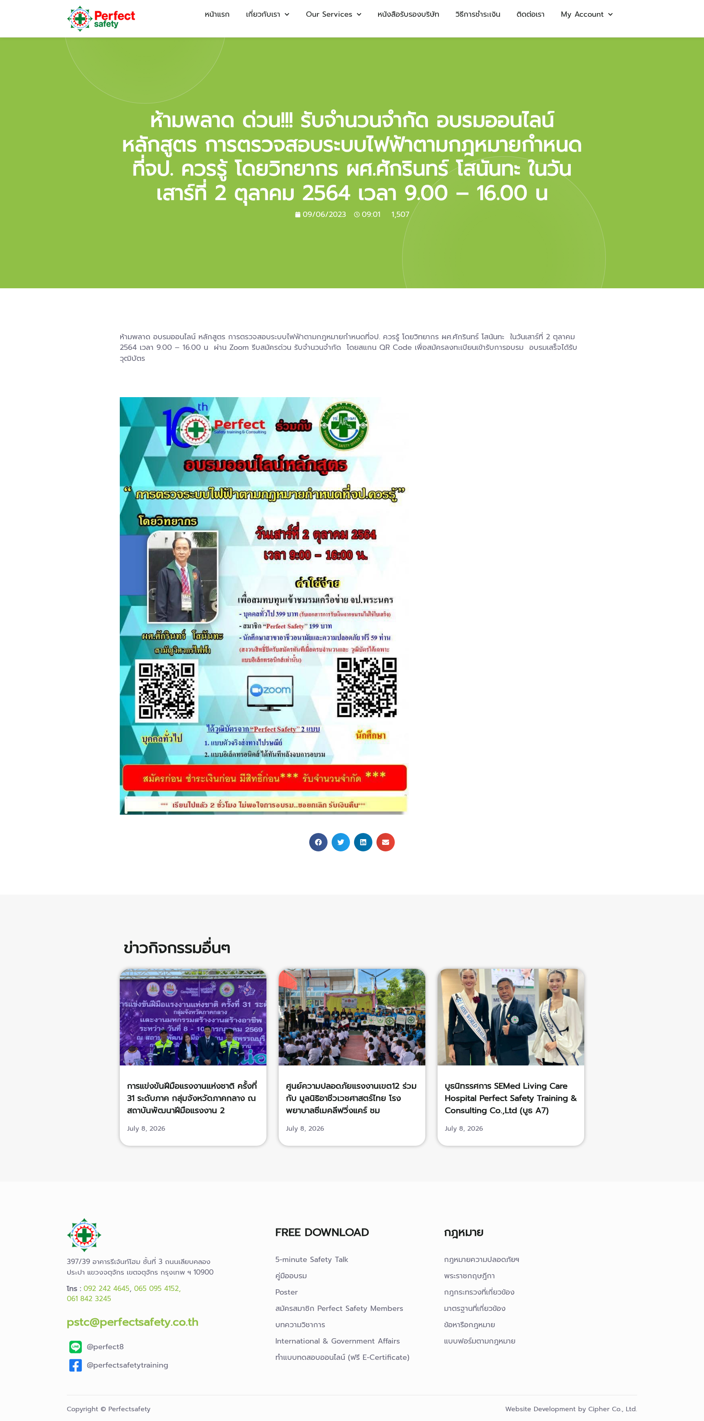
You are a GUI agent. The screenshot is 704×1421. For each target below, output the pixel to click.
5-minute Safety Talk (311, 1259)
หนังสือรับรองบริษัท (408, 14)
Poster (286, 1292)
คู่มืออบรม (291, 1276)
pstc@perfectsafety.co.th (132, 1321)
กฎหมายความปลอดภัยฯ (481, 1259)
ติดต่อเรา (531, 14)
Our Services (329, 14)
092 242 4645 (107, 1288)
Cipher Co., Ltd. (612, 1409)
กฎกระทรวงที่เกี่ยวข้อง (479, 1292)
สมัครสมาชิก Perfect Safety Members (339, 1308)
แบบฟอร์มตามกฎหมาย (479, 1341)
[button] (318, 842)
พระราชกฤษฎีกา (469, 1276)
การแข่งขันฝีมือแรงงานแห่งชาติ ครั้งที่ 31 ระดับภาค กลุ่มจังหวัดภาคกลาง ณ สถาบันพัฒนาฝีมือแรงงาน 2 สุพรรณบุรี (192, 1104)
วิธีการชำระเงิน (477, 14)
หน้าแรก (217, 14)
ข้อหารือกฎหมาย (469, 1324)
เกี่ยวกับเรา (263, 14)
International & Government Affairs (337, 1341)
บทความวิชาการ (300, 1324)
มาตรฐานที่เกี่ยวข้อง (475, 1308)
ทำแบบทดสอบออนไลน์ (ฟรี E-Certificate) (342, 1357)
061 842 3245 (89, 1298)
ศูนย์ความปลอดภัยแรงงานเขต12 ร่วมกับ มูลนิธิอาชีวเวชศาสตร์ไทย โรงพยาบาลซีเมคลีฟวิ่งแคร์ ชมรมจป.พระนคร (351, 1104)
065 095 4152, (157, 1288)
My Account (582, 14)
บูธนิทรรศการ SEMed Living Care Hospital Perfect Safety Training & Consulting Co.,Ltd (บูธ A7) (511, 1098)
